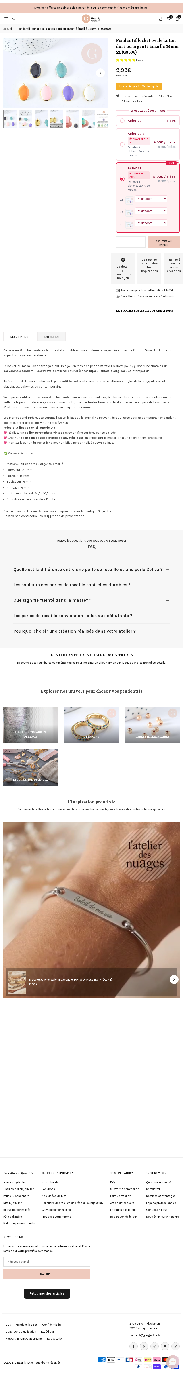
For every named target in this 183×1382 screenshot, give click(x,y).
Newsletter (153, 1189)
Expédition (48, 1331)
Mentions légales (27, 1324)
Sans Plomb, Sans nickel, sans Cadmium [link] (147, 296)
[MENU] (6, 18)
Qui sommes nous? (159, 1182)
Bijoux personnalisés (17, 1209)
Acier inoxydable (14, 1182)
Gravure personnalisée (56, 1209)
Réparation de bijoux (123, 1216)
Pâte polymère (12, 1216)
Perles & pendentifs (16, 1196)
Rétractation (55, 1338)
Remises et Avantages (160, 1196)
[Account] (161, 18)
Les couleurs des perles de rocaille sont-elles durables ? (72, 584)
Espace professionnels (161, 1203)
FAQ (112, 1182)
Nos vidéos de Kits (54, 1196)
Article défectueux (122, 1203)
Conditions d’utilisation (21, 1331)
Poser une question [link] (133, 290)
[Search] (14, 18)
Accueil (7, 28)
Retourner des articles (46, 1293)
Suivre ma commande (124, 1189)
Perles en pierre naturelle (19, 1223)
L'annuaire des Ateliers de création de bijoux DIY (72, 1203)
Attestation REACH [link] (160, 290)
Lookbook (48, 1189)
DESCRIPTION (19, 336)
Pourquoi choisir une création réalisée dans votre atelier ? (74, 631)
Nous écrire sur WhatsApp (163, 1216)
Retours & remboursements (24, 1338)
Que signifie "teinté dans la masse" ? (52, 600)
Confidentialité (52, 1324)
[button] (100, 72)
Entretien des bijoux (123, 1209)
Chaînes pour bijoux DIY (18, 1189)
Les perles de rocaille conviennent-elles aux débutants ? (72, 615)
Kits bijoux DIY (12, 1203)
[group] (55, 73)
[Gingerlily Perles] (92, 18)
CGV (8, 1324)
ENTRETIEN (51, 336)
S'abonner (47, 1274)
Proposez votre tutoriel (57, 1216)
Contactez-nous (157, 1209)
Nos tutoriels (50, 1182)
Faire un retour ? (120, 1196)
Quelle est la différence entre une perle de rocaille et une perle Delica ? (88, 569)
